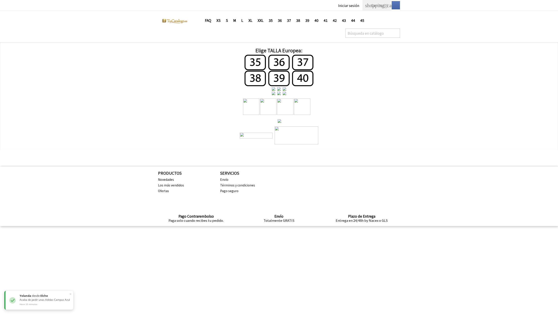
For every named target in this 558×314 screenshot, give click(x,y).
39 (307, 20)
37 (289, 20)
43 (344, 20)
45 (362, 20)
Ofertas (163, 191)
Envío (224, 179)
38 (298, 20)
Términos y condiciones (237, 185)
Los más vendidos (171, 185)
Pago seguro (229, 191)
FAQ (208, 20)
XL (250, 20)
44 (353, 20)
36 (280, 20)
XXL (261, 20)
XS (218, 20)
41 (326, 20)
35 (271, 20)
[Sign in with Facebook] (396, 5)
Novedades (166, 179)
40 (316, 20)
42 (335, 20)
